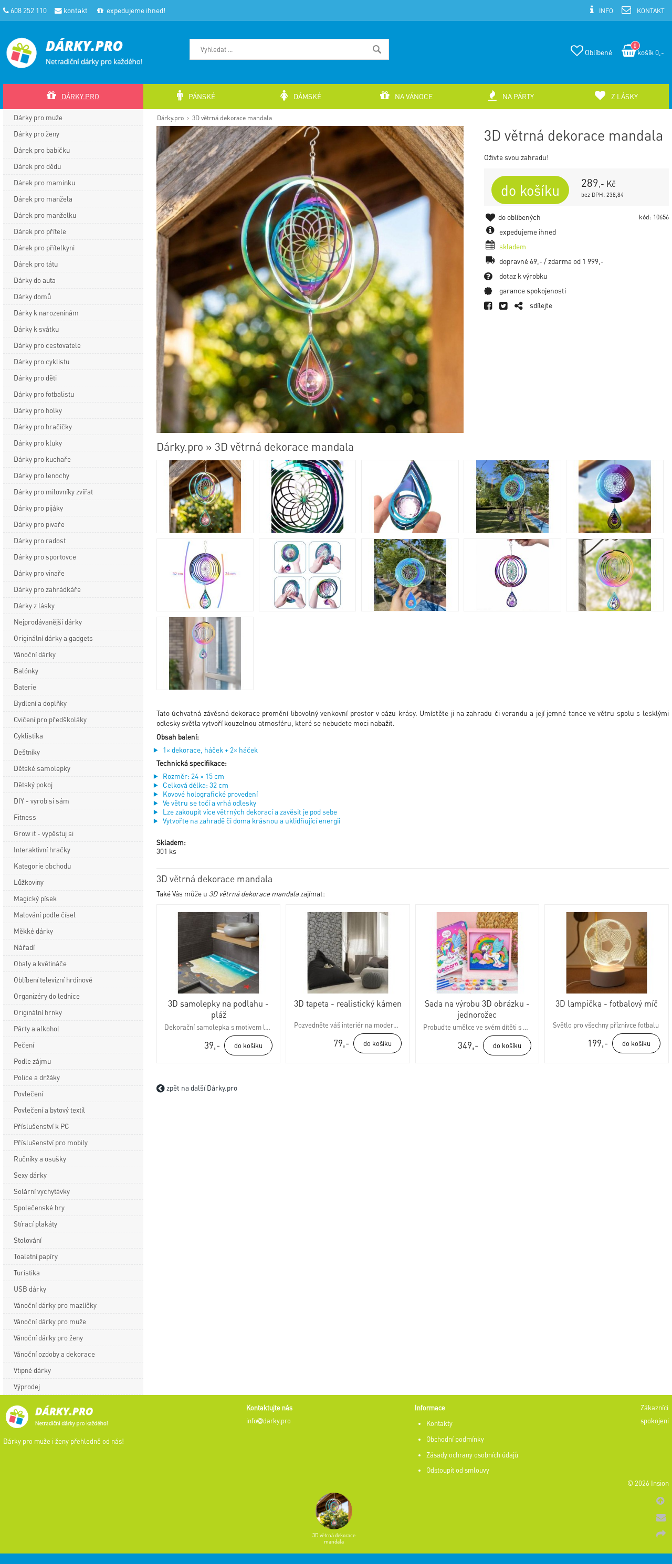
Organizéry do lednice (47, 995)
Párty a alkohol (36, 1028)
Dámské (306, 96)
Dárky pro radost (40, 540)
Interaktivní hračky (42, 849)
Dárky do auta (35, 280)
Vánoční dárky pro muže (50, 1321)
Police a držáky (37, 1077)
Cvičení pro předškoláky (50, 719)
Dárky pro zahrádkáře (47, 589)
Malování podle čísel (45, 914)
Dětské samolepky (42, 768)
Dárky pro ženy (36, 133)
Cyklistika (28, 735)
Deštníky (27, 751)
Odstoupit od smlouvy (457, 1470)
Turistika (27, 1272)
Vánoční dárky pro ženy (48, 1337)
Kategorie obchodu (42, 865)
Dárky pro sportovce (45, 556)
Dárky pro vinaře (39, 572)
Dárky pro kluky (38, 442)
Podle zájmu (32, 1060)
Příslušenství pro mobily (51, 1142)
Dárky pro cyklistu (41, 361)
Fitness (25, 816)
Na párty (517, 96)
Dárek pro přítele (40, 231)
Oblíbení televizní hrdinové (53, 979)
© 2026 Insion (648, 1483)
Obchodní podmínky (455, 1439)
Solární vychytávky (42, 1191)
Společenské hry (39, 1207)
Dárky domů (32, 296)
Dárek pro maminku (44, 182)
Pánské (201, 96)
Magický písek (35, 898)
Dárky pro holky (38, 410)
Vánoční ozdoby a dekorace (54, 1353)
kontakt (75, 10)
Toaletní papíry (36, 1256)
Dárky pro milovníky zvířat (53, 491)
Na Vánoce (413, 96)
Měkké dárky (33, 930)
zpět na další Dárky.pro (201, 1087)
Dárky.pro (170, 117)
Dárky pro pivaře (39, 524)
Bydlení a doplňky (40, 703)
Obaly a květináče (40, 963)
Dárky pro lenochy (41, 475)
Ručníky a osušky (40, 1158)
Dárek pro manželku (45, 214)
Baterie (25, 686)
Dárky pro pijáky (38, 507)
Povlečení (28, 1093)
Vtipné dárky (32, 1370)
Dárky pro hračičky (43, 426)
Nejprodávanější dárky (48, 621)
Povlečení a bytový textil (49, 1109)
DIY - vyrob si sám (41, 800)
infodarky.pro (268, 1421)
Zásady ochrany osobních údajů (472, 1455)
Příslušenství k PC (41, 1126)
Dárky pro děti (35, 377)
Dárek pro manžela (43, 198)
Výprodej (27, 1386)
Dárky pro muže (38, 117)
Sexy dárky (30, 1174)
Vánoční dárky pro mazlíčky (55, 1305)
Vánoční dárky (35, 654)
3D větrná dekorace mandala (232, 117)
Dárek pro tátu (36, 263)
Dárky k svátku (36, 328)
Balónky (26, 670)
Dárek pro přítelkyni (44, 247)
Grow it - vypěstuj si (44, 833)
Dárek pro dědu (37, 166)
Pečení (24, 1044)
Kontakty (439, 1423)
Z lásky (624, 96)
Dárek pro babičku (42, 149)
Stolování (27, 1239)
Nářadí (24, 947)
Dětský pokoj (33, 784)
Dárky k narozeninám (46, 312)
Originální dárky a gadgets (53, 637)
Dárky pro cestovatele (47, 345)
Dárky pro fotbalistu (44, 393)
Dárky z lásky (34, 605)
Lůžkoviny (29, 882)
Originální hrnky (38, 1012)
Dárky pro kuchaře (42, 459)
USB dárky (30, 1288)
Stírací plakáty (35, 1223)
